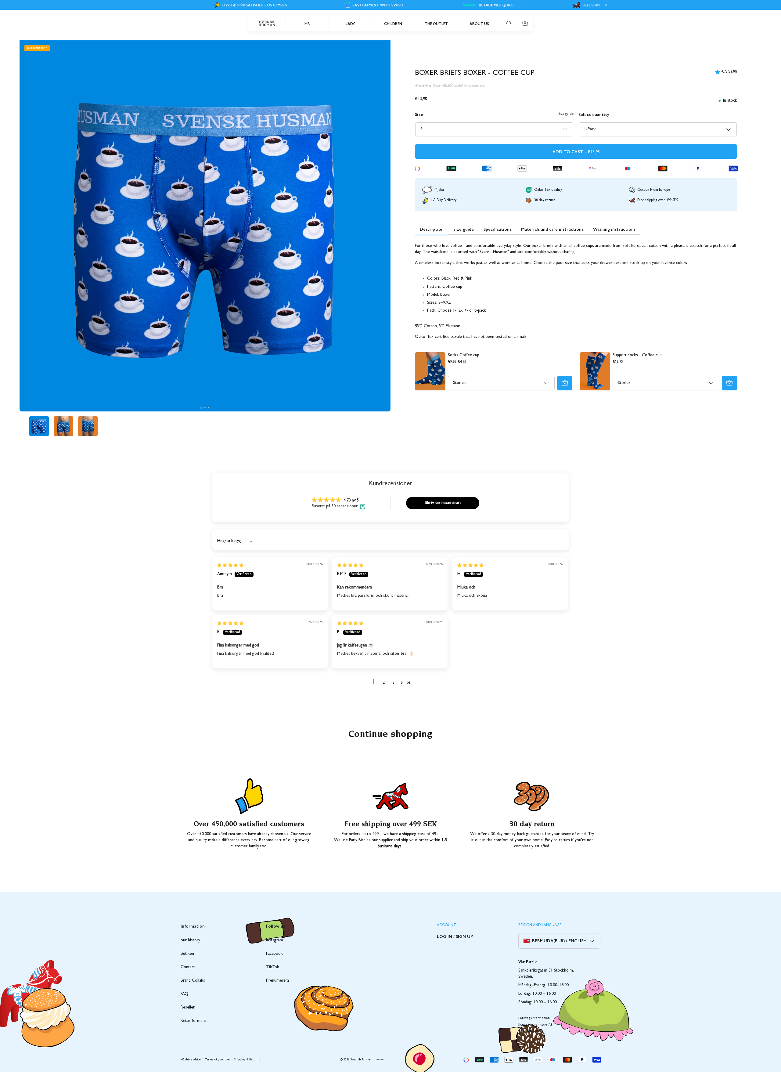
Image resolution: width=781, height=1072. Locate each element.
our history (190, 940)
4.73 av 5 (351, 500)
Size (419, 114)
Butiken (187, 954)
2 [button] (384, 683)
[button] (201, 408)
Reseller (188, 1007)
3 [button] (393, 683)
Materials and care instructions (552, 229)
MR (307, 23)
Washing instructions (614, 229)
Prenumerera (277, 981)
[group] (39, 426)
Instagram (274, 940)
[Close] (605, 5)
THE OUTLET (436, 23)
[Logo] (267, 23)
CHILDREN (393, 23)
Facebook (274, 954)
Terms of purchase (217, 1059)
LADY (350, 23)
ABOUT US (479, 23)
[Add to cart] (564, 383)
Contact (188, 967)
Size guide (566, 114)
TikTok (272, 967)
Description (432, 229)
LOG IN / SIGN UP (455, 936)
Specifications (497, 229)
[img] (230, 566)
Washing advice (190, 1059)
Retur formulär (194, 1021)
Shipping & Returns (247, 1059)
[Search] (509, 23)
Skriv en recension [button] (443, 503)
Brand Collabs (193, 981)
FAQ (184, 994)
